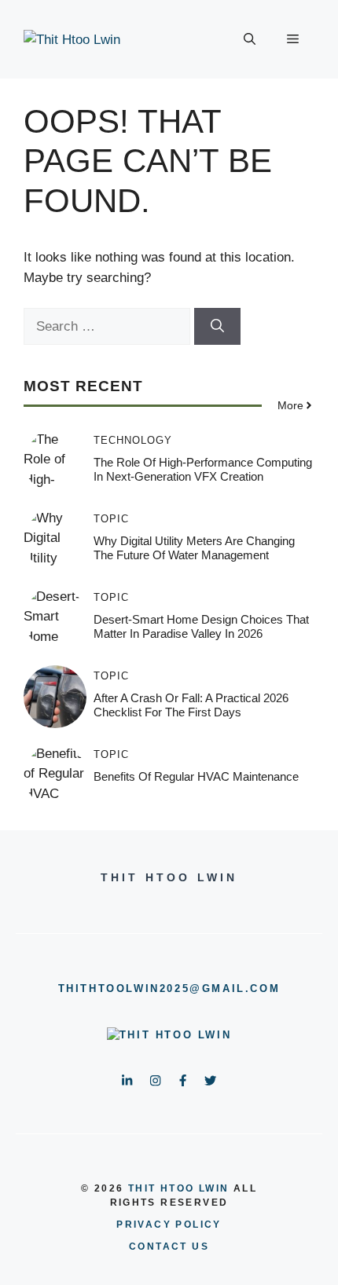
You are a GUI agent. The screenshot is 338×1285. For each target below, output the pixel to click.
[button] (249, 39)
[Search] (217, 327)
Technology (133, 440)
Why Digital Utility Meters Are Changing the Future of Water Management (194, 548)
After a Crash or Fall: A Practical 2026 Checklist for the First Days (191, 705)
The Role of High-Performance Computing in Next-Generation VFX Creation (203, 469)
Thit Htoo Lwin (179, 1188)
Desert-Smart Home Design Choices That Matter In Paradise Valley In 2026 (201, 626)
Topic (111, 519)
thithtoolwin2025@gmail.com (169, 988)
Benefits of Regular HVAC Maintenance (196, 776)
